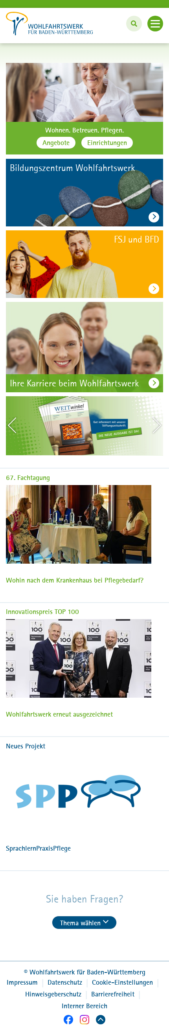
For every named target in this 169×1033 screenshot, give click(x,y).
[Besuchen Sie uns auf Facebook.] (68, 1021)
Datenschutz (65, 982)
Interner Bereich (84, 1006)
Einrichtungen (107, 142)
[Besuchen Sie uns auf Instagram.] (84, 1021)
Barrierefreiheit (112, 994)
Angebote (56, 142)
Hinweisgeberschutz (53, 994)
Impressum (22, 982)
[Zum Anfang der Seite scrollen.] (100, 1021)
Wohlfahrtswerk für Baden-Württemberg (84, 972)
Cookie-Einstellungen (122, 982)
